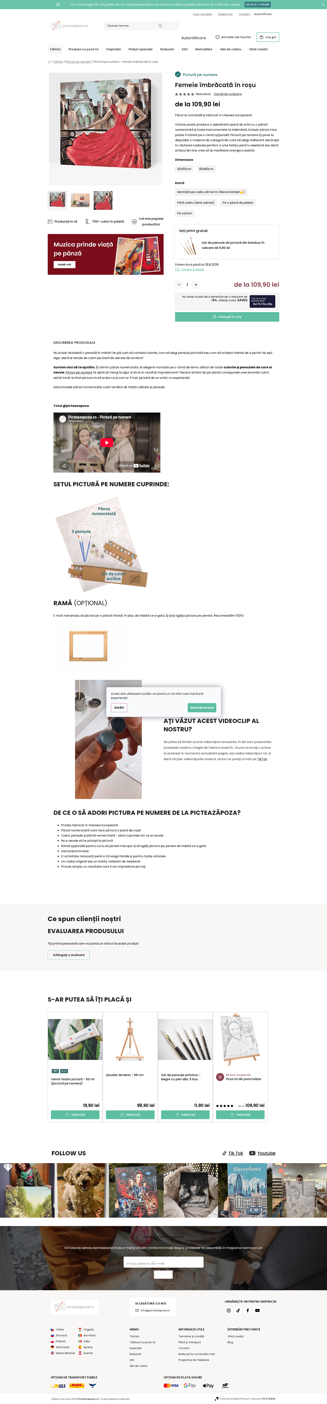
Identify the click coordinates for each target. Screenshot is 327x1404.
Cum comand (202, 14)
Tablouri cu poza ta (142, 1342)
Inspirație (136, 1348)
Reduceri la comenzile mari (196, 1354)
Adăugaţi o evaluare (69, 955)
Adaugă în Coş (229, 317)
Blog (230, 1342)
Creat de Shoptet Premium (235, 1398)
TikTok (262, 759)
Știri (132, 1360)
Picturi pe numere (79, 372)
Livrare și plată (193, 269)
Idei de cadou (139, 1366)
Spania (88, 1347)
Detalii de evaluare (228, 94)
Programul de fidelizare (193, 1360)
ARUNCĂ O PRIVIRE (257, 4)
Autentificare (193, 38)
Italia (87, 1341)
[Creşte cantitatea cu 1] (196, 284)
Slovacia (61, 1335)
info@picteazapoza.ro (155, 1310)
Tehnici (134, 1336)
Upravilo (263, 1398)
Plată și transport (189, 1342)
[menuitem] (55, 49)
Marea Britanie (65, 1353)
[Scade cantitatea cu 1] (179, 284)
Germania (62, 1347)
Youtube (266, 1153)
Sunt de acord (202, 707)
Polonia (60, 1341)
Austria (88, 1353)
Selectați (78, 1114)
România (89, 1335)
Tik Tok (235, 1153)
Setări (119, 707)
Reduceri (135, 1354)
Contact (244, 14)
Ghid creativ (236, 1336)
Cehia (60, 1329)
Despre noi (225, 14)
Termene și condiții (191, 1336)
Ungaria (89, 1329)
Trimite (163, 1275)
